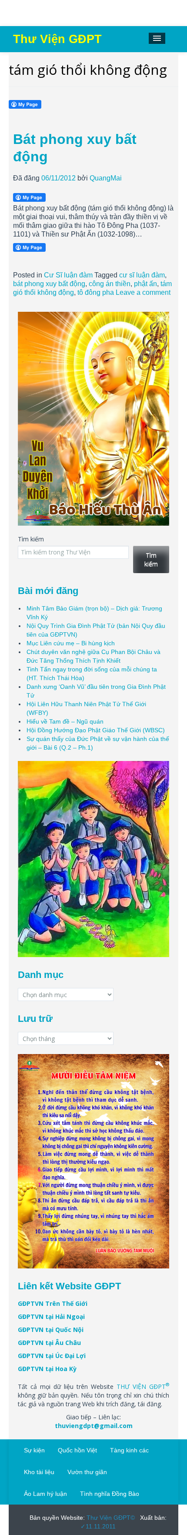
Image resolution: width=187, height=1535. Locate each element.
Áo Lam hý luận (45, 1493)
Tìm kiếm (31, 539)
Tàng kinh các (129, 1450)
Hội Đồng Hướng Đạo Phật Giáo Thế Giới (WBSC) (96, 730)
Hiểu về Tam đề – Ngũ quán (65, 721)
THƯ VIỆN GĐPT (143, 1386)
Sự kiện (34, 1450)
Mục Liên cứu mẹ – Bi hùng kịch (71, 643)
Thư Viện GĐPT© (110, 1517)
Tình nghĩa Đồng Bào (109, 1493)
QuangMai (106, 178)
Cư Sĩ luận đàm (68, 275)
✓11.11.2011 (98, 1526)
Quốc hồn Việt (77, 1450)
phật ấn (145, 283)
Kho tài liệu (39, 1471)
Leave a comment (143, 292)
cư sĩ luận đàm (142, 275)
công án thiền (109, 283)
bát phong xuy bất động (49, 283)
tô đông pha (95, 292)
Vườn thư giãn (87, 1471)
